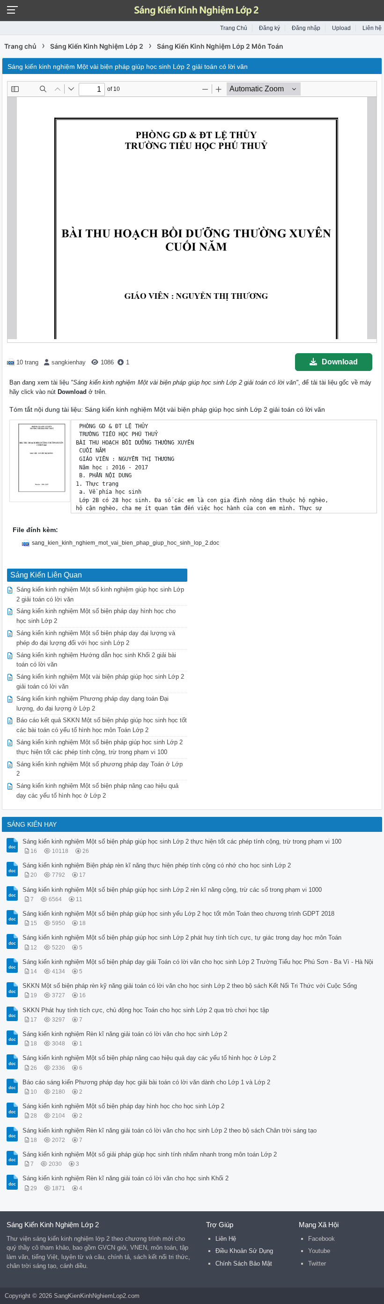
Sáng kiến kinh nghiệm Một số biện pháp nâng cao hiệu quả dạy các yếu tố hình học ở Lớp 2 (149, 1057)
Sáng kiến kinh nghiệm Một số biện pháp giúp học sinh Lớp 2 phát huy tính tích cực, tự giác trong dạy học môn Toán (181, 937)
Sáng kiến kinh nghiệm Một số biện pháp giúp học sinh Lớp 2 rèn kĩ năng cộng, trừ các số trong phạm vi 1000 (172, 889)
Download (340, 362)
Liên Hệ (225, 1238)
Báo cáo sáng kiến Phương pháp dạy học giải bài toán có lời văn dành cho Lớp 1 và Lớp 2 (146, 1082)
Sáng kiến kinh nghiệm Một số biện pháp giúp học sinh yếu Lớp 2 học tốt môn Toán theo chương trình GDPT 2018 (178, 913)
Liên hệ (372, 28)
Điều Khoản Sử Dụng (244, 1250)
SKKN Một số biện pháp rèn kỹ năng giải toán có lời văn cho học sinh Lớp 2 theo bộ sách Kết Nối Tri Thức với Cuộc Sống (189, 985)
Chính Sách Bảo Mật (243, 1263)
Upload (341, 28)
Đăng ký (269, 28)
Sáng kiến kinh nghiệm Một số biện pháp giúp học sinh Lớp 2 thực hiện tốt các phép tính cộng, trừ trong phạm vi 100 (181, 841)
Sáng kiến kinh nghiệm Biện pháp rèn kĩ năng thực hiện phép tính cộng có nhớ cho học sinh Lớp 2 (156, 865)
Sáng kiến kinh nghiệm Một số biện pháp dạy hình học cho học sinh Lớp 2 (123, 1106)
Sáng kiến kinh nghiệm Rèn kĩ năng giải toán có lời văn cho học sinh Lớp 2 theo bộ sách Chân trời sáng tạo (169, 1130)
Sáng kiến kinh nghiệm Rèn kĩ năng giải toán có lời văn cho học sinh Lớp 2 (124, 1033)
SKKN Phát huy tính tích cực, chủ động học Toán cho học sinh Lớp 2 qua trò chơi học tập (145, 1010)
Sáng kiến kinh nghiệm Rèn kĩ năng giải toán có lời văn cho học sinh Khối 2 (125, 1178)
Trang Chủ (233, 28)
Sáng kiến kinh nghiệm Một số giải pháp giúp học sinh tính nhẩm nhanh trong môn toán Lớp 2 (149, 1154)
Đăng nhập (306, 28)
